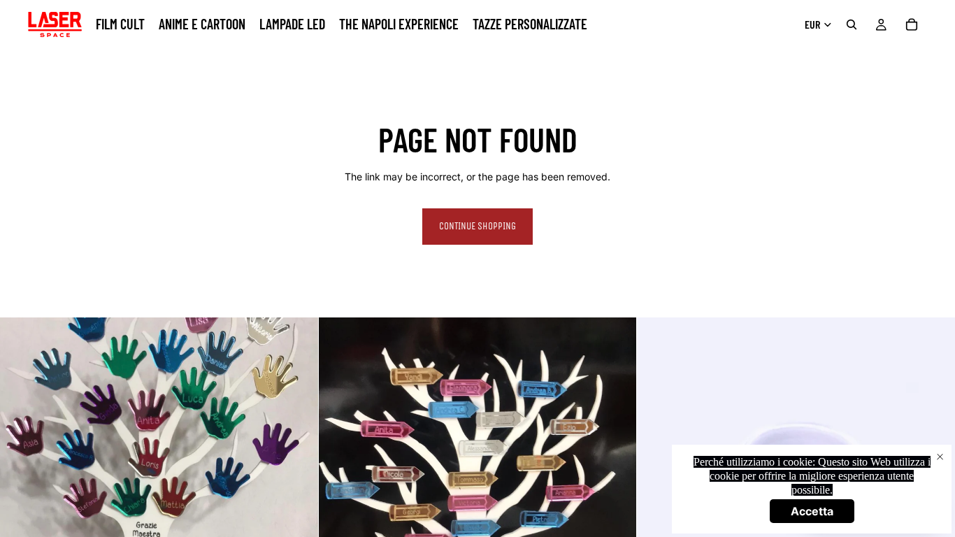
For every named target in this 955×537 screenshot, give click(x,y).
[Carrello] (911, 24)
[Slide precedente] (658, 476)
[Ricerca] (851, 24)
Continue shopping (477, 226)
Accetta (812, 511)
